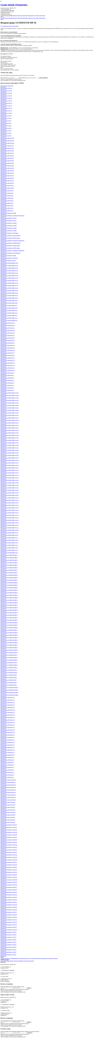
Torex (2, 960)
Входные (7, 15)
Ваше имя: (3, 77)
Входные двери (8, 958)
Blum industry (10, 960)
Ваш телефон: (22, 77)
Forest (32, 960)
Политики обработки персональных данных (47, 958)
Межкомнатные (13, 15)
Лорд (25, 960)
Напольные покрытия (27, 15)
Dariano (5, 960)
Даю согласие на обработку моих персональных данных (15, 989)
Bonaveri (29, 960)
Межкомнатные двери (17, 958)
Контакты (42, 15)
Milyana (22, 960)
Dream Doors (17, 960)
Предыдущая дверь (13, 26)
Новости (38, 15)
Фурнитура (19, 15)
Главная (2, 15)
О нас (34, 15)
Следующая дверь (5, 26)
